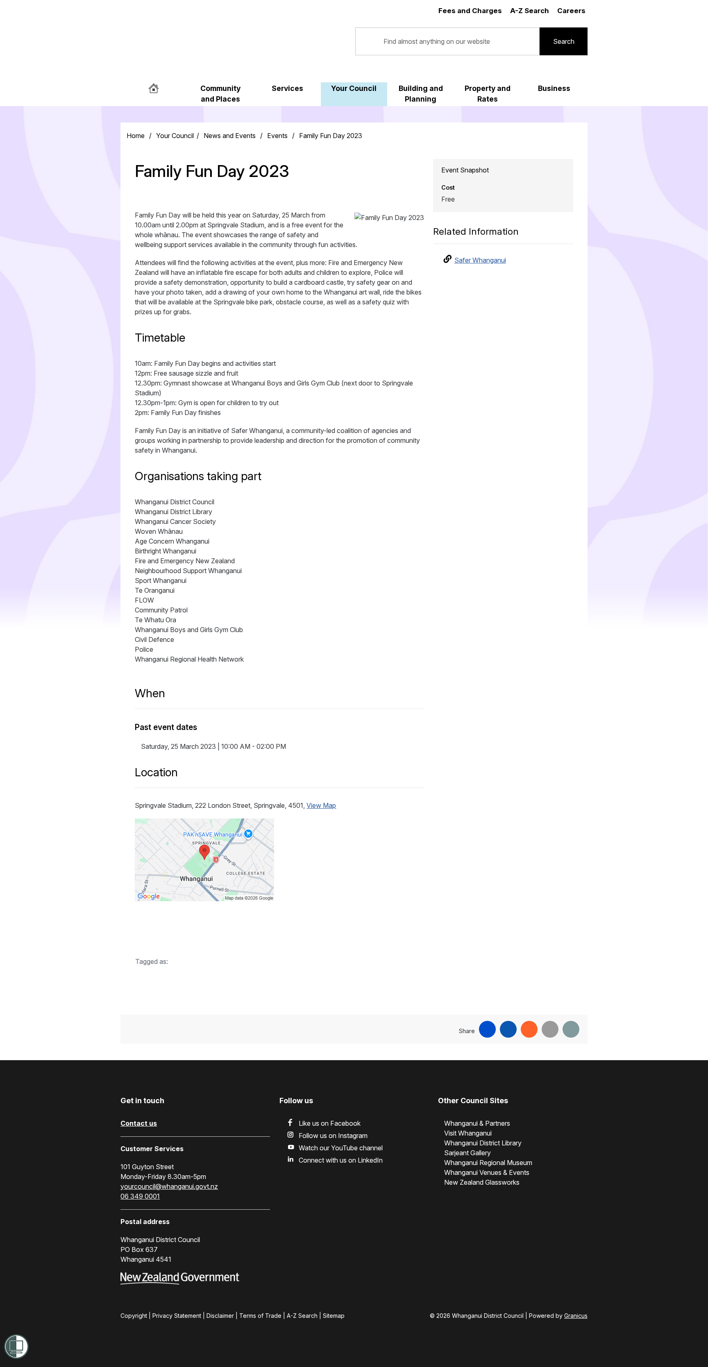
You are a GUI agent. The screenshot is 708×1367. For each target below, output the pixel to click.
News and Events (230, 135)
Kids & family (199, 982)
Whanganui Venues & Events (486, 1172)
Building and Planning (421, 93)
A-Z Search (302, 1315)
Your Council (354, 88)
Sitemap (334, 1315)
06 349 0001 (140, 1196)
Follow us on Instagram (333, 1135)
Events (278, 135)
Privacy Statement (176, 1315)
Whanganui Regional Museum (488, 1162)
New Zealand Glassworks (482, 1182)
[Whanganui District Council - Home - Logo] (202, 47)
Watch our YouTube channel (341, 1148)
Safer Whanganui (480, 260)
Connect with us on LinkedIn (341, 1160)
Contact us (138, 1123)
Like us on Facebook (330, 1123)
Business (554, 88)
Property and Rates (488, 93)
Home (136, 135)
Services (287, 88)
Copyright (133, 1315)
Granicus (576, 1315)
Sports (233, 982)
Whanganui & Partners (477, 1123)
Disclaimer (220, 1315)
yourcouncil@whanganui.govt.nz (169, 1186)
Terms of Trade (260, 1315)
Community (158, 982)
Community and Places (220, 93)
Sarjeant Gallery (467, 1153)
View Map (321, 805)
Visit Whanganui (468, 1133)
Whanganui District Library (483, 1143)
